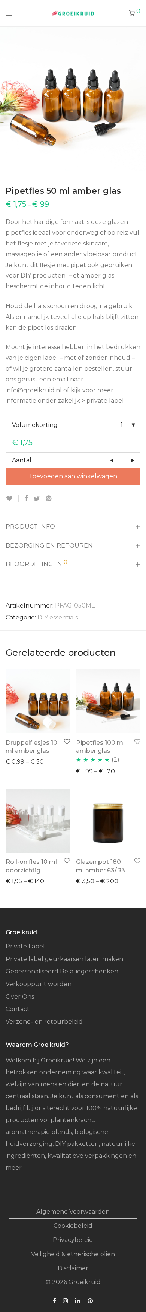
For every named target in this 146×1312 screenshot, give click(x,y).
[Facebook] (54, 1300)
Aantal (21, 460)
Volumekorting (35, 424)
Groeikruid (85, 1282)
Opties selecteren (28, 761)
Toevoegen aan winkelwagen (73, 476)
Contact (18, 1008)
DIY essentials (57, 617)
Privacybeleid (73, 1239)
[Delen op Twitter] (37, 499)
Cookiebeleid (73, 1225)
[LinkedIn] (78, 1300)
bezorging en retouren (49, 545)
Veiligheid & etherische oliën (73, 1254)
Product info (30, 526)
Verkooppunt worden (39, 984)
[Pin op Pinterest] (49, 499)
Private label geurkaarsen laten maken (64, 959)
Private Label (25, 946)
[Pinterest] (91, 1300)
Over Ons (20, 996)
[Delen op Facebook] (26, 499)
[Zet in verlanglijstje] (12, 498)
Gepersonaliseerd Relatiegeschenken (62, 971)
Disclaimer (73, 1268)
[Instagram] (65, 1300)
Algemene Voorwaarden (73, 1211)
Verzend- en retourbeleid (44, 1021)
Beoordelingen (36, 563)
